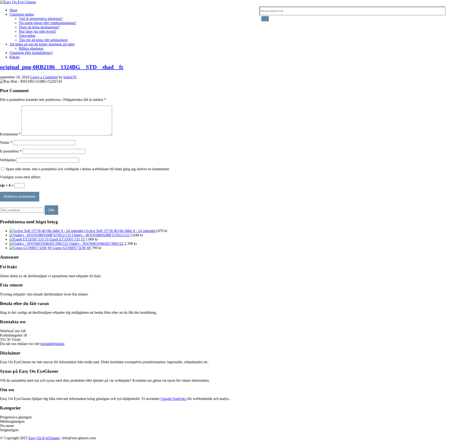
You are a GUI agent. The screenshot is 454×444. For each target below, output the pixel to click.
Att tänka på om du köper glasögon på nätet (41, 44)
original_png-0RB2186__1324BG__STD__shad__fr (62, 67)
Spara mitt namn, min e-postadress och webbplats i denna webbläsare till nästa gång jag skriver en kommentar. (88, 169)
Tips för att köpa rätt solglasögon (43, 40)
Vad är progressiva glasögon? (41, 19)
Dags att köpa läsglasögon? (39, 27)
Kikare (14, 57)
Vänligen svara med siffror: (20, 177)
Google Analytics (174, 399)
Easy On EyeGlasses (44, 438)
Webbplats (8, 160)
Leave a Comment (44, 77)
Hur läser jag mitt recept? (37, 31)
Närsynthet (27, 36)
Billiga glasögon (31, 48)
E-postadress (11, 151)
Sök (51, 210)
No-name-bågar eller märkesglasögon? (47, 23)
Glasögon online (21, 14)
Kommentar (10, 134)
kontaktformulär (52, 344)
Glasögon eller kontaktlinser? (31, 53)
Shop (13, 10)
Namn (6, 142)
